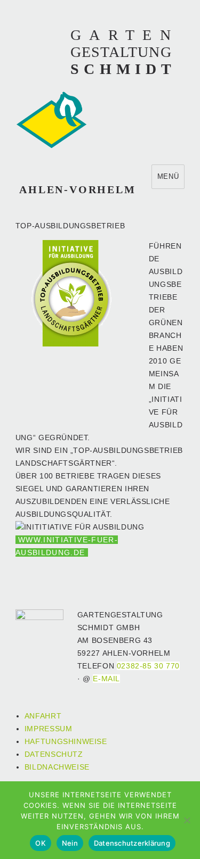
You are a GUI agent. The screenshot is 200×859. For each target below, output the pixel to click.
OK (40, 843)
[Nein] (186, 820)
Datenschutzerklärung (132, 843)
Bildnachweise (57, 767)
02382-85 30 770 (148, 666)
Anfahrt (43, 716)
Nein (70, 843)
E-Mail (106, 679)
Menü (168, 176)
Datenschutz (54, 754)
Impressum (49, 729)
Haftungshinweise (66, 742)
